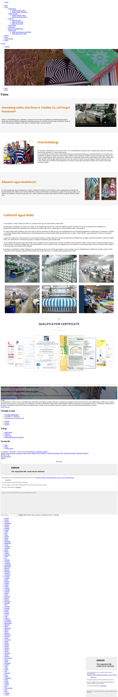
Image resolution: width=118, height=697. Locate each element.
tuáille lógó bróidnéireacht (15, 28)
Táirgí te (32, 451)
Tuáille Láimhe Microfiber (19, 12)
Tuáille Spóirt (12, 30)
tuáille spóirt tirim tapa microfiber (21, 32)
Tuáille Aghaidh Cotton (18, 15)
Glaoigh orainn (8, 38)
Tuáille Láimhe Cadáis (18, 10)
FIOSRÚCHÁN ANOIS (8, 398)
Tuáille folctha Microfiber (8, 453)
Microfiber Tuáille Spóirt (23, 453)
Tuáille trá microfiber (70, 453)
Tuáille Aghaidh (12, 14)
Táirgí (6, 7)
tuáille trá (10, 19)
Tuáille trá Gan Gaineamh (38, 453)
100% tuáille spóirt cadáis (19, 33)
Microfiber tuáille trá (82, 453)
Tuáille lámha (12, 9)
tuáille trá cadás (16, 20)
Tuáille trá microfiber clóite (55, 453)
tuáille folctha (12, 25)
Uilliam (3, 458)
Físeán (6, 40)
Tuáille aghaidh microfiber (19, 17)
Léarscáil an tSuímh (41, 451)
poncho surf (11, 27)
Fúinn (6, 37)
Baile (5, 5)
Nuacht (6, 35)
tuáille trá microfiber (18, 22)
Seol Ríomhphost (6, 456)
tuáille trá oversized (17, 23)
